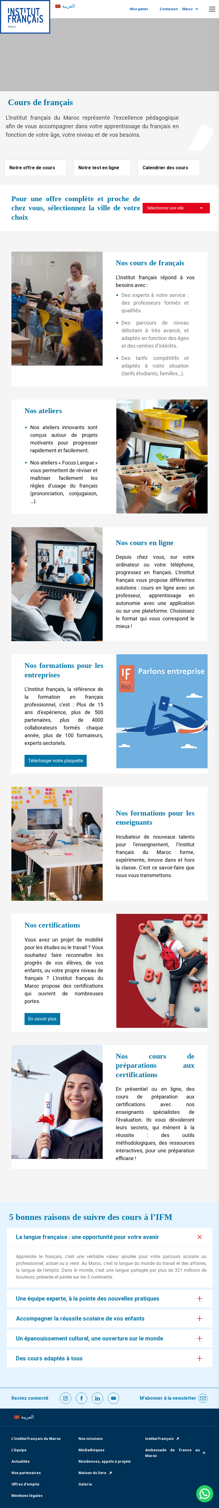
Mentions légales (26, 1495)
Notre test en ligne (98, 167)
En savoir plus (42, 1019)
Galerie (85, 1484)
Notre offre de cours (32, 167)
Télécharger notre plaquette (55, 760)
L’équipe (19, 1450)
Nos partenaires (26, 1473)
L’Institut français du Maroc (36, 1438)
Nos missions (90, 1438)
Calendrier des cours (165, 167)
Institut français (159, 1438)
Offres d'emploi (25, 1484)
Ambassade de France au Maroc (172, 1453)
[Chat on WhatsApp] (204, 1493)
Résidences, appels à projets (104, 1461)
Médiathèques (91, 1450)
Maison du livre (92, 1473)
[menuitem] (65, 6)
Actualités (20, 1461)
